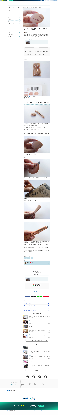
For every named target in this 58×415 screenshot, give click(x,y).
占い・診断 (9, 38)
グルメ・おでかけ (10, 34)
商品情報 (27, 49)
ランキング (9, 19)
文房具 (28, 123)
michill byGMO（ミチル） (26, 6)
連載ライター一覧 (10, 15)
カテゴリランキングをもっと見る (37, 340)
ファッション (10, 25)
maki (49, 349)
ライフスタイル (10, 30)
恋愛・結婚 (9, 36)
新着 (8, 17)
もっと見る (36, 370)
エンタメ (9, 32)
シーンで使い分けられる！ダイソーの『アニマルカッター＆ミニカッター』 (36, 54)
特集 (8, 21)
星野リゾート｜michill (11, 23)
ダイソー (29, 98)
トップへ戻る (36, 291)
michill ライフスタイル (47, 318)
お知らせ (9, 10)
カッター (30, 96)
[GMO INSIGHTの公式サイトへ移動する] (11, 390)
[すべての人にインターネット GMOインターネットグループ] (52, 0)
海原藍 (26, 32)
